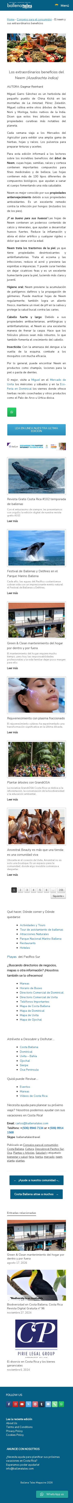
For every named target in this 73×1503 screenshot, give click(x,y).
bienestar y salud (17, 1157)
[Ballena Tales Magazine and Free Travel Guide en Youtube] (22, 1404)
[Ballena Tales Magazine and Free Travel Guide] (19, 5)
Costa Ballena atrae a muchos (36, 1194)
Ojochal (25, 1061)
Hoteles (25, 948)
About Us (11, 1423)
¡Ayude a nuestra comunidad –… (36, 1180)
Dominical (26, 1052)
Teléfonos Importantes (34, 1002)
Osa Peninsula (29, 1070)
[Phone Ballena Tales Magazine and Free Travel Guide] (55, 1404)
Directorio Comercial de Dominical (41, 993)
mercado (49, 1157)
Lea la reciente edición (19, 1419)
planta (11, 1161)
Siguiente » (58, 896)
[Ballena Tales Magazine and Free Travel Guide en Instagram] (15, 1404)
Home (10, 19)
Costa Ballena (29, 1047)
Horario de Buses (31, 988)
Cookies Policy (15, 1435)
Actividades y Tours (32, 925)
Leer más (13, 521)
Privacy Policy (14, 1431)
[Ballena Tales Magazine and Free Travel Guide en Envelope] (48, 1404)
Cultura (29, 1149)
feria (31, 1157)
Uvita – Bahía (28, 1056)
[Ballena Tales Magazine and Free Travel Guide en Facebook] (9, 1404)
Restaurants (28, 943)
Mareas (24, 983)
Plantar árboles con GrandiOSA (28, 782)
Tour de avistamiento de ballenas (41, 930)
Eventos (25, 1087)
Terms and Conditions (19, 1427)
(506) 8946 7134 (32, 1128)
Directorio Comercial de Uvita (39, 997)
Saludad (41, 1153)
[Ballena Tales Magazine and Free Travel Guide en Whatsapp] (11, 412)
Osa (9, 1153)
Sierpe (24, 1065)
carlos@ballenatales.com (31, 1123)
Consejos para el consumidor (34, 19)
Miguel (35, 380)
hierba (39, 1157)
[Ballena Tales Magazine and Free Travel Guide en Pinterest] (35, 1404)
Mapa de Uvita (29, 1015)
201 (61, 890)
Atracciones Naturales (34, 934)
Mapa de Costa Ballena (35, 1006)
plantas (20, 1161)
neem (59, 1157)
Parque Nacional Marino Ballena (40, 939)
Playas (12, 957)
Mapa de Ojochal (31, 1020)
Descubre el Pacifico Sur (49, 1149)
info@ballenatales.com (20, 1469)
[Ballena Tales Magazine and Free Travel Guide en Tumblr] (41, 1404)
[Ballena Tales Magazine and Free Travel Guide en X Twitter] (28, 1404)
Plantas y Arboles (23, 1153)
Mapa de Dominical (32, 1011)
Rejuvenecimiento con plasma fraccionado (36, 718)
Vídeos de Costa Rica (33, 1096)
